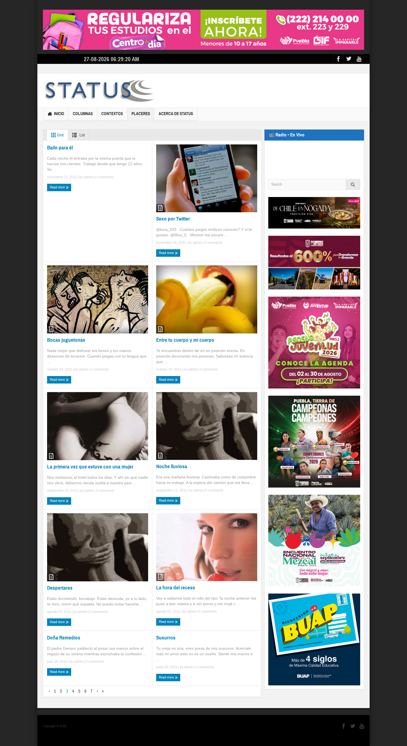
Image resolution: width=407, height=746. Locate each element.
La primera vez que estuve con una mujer (90, 466)
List (82, 135)
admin (88, 177)
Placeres (141, 113)
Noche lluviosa (171, 466)
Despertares (60, 588)
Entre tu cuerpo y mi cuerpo (185, 340)
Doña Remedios (63, 637)
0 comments (104, 177)
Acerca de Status (176, 113)
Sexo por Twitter (173, 219)
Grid (60, 135)
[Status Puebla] (98, 91)
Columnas (83, 113)
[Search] (353, 184)
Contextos (112, 113)
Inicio (59, 113)
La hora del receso (175, 587)
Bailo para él (60, 147)
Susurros (166, 637)
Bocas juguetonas (66, 340)
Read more (58, 187)
